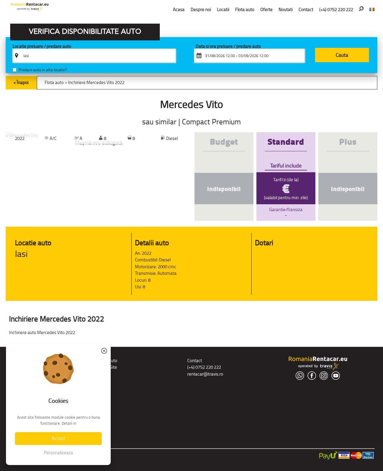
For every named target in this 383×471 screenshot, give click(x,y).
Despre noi (201, 9)
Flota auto (244, 9)
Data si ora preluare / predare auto (228, 46)
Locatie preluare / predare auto (42, 46)
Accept (58, 438)
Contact (306, 9)
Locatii (223, 9)
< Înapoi (20, 82)
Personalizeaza (58, 452)
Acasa (179, 9)
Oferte (266, 9)
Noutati (286, 9)
